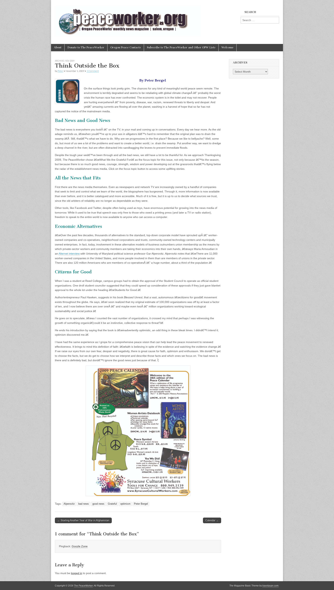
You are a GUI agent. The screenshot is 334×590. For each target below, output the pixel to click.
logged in (76, 573)
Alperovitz (69, 504)
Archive (59, 60)
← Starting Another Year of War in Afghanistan (83, 520)
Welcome (227, 47)
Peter (60, 70)
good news (98, 504)
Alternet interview (69, 253)
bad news (83, 504)
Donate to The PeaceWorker (85, 47)
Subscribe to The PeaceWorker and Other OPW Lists (181, 47)
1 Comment (93, 70)
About (57, 47)
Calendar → (212, 520)
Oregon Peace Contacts (125, 47)
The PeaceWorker (83, 585)
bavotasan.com (270, 585)
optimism (125, 504)
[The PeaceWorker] (127, 19)
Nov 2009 (69, 60)
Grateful (112, 504)
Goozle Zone (80, 546)
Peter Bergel (141, 504)
